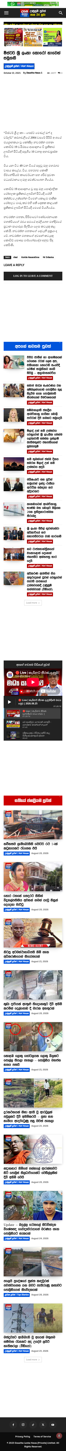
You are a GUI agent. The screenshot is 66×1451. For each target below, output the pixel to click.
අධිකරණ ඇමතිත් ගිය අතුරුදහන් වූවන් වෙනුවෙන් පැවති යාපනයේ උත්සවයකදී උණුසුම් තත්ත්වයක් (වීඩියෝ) (44, 581)
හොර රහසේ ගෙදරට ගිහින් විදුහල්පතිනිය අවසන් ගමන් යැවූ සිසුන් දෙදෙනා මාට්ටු (31, 900)
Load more (31, 602)
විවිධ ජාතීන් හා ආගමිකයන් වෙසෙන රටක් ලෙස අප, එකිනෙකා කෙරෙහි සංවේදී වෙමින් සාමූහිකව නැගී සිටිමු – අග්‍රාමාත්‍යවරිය (44, 365)
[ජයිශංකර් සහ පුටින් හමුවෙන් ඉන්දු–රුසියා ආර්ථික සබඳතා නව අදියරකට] (14, 484)
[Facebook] (13, 1424)
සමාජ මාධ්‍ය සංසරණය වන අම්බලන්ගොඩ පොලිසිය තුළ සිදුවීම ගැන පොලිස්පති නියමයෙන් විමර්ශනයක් (44, 391)
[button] (6, 13)
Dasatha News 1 (34, 72)
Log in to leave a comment (33, 276)
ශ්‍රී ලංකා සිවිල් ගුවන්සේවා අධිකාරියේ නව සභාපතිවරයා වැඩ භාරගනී (44, 532)
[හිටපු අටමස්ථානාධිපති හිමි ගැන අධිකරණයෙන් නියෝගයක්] (33, 932)
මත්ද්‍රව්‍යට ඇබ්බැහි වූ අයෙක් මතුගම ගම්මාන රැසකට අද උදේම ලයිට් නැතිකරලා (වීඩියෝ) (29, 1341)
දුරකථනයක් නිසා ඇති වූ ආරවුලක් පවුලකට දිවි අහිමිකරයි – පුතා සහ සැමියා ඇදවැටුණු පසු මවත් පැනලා (29, 1116)
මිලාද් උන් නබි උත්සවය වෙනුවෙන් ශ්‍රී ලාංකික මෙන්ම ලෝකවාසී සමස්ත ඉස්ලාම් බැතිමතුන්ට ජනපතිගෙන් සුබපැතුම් (44, 438)
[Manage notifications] (59, 1436)
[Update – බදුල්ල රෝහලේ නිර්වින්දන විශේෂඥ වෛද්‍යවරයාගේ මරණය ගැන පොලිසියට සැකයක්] (33, 1205)
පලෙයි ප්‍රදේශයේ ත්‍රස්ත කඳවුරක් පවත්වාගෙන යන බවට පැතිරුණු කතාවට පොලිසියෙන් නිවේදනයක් (33, 1285)
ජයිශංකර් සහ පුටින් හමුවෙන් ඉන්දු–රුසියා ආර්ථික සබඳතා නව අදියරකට (40, 485)
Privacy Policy (22, 1436)
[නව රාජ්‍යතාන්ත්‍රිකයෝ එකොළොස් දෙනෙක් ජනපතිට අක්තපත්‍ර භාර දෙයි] (14, 554)
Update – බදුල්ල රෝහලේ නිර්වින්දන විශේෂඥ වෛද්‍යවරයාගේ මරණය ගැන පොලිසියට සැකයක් (31, 1229)
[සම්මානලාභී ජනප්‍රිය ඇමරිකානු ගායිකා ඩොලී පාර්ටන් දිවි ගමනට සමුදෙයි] (14, 415)
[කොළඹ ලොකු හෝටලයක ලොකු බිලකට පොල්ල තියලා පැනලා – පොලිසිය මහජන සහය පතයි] (33, 1036)
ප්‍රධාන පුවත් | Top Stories (17, 1294)
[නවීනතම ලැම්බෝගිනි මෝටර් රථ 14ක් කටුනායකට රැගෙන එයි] (33, 824)
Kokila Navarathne (30, 257)
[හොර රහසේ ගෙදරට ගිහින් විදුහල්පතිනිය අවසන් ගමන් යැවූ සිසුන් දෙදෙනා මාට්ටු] (33, 876)
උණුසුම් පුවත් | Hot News (19, 66)
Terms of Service (42, 1436)
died (15, 257)
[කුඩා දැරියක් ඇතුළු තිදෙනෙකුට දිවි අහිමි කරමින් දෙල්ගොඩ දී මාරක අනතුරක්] (33, 984)
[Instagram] (23, 1424)
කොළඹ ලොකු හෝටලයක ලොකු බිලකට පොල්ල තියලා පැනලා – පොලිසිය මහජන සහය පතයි (32, 1060)
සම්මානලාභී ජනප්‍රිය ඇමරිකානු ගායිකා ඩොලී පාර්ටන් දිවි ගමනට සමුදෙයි (44, 414)
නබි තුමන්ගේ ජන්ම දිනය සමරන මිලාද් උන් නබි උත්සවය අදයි (42, 463)
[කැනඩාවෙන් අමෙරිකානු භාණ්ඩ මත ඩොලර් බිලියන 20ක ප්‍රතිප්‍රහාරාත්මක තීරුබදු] (14, 509)
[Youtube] (52, 1424)
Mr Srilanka (48, 257)
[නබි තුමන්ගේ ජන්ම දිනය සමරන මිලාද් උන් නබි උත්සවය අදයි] (14, 464)
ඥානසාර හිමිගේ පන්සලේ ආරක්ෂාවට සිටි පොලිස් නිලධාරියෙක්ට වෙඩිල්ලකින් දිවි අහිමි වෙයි (30, 1172)
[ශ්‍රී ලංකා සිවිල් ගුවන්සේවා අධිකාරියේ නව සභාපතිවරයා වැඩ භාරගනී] (14, 533)
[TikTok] (33, 1424)
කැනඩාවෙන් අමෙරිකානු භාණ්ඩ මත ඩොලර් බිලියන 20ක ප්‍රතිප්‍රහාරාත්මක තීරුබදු (43, 510)
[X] (43, 1424)
